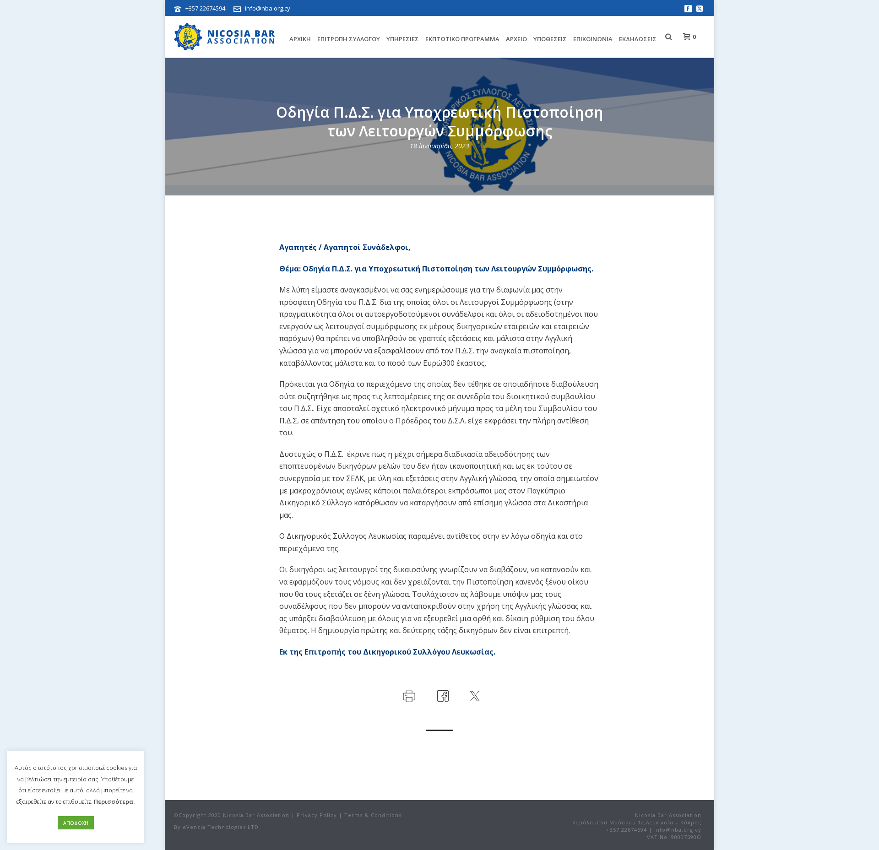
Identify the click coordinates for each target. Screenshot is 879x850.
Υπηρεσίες (402, 39)
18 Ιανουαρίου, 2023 (439, 145)
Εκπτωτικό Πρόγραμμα (462, 39)
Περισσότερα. (114, 801)
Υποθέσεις (550, 39)
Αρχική (300, 39)
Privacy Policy (317, 815)
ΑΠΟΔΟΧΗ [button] (75, 822)
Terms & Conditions (373, 815)
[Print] (408, 695)
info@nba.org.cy (267, 8)
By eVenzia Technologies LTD (216, 826)
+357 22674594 (205, 8)
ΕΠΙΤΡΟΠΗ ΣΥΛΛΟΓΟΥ (348, 39)
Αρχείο (516, 39)
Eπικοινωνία (593, 39)
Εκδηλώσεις (638, 39)
